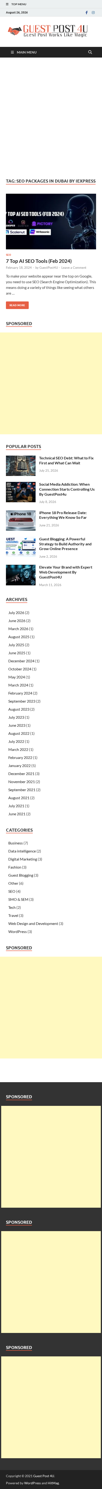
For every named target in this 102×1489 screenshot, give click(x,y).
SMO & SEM (18, 899)
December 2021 (21, 773)
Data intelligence (22, 851)
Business (15, 843)
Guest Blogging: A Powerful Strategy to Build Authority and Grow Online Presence (65, 544)
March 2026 (18, 628)
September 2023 (21, 701)
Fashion (14, 867)
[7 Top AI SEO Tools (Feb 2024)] (51, 221)
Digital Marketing (22, 859)
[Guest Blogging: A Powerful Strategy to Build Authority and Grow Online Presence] (21, 539)
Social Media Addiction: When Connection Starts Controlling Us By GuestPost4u (67, 489)
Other (13, 883)
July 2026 (16, 612)
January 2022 (19, 765)
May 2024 (16, 677)
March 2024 (18, 685)
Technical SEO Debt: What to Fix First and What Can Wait (66, 460)
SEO (8, 254)
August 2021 (18, 797)
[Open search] (90, 52)
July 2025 (16, 644)
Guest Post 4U (43, 1476)
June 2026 (16, 620)
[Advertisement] (51, 118)
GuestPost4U (48, 267)
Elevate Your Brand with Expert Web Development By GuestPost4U (65, 572)
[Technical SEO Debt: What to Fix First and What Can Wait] (21, 458)
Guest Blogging (20, 875)
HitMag (53, 1483)
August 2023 (18, 709)
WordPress (17, 931)
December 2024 (21, 661)
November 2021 (21, 781)
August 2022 (18, 733)
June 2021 (16, 814)
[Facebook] (86, 12)
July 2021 (16, 805)
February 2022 (20, 757)
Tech (12, 907)
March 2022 (18, 749)
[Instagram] (93, 12)
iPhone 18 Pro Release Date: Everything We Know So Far (63, 515)
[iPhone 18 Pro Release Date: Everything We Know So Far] (21, 513)
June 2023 (16, 725)
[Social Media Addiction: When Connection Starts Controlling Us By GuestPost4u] (21, 484)
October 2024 (19, 669)
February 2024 (20, 693)
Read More (15, 304)
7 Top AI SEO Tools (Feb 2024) (39, 261)
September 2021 (21, 789)
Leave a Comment (73, 267)
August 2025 (18, 636)
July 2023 (16, 717)
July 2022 (16, 741)
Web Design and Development (33, 923)
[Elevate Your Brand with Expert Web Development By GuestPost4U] (21, 567)
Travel (13, 915)
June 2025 (16, 652)
